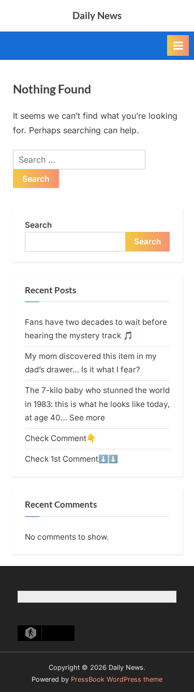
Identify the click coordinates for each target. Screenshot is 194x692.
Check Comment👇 (60, 438)
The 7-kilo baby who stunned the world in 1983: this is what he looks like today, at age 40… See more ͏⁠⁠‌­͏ (97, 403)
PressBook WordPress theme (116, 679)
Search (38, 225)
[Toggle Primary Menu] (178, 45)
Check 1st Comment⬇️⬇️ (71, 459)
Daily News (97, 15)
